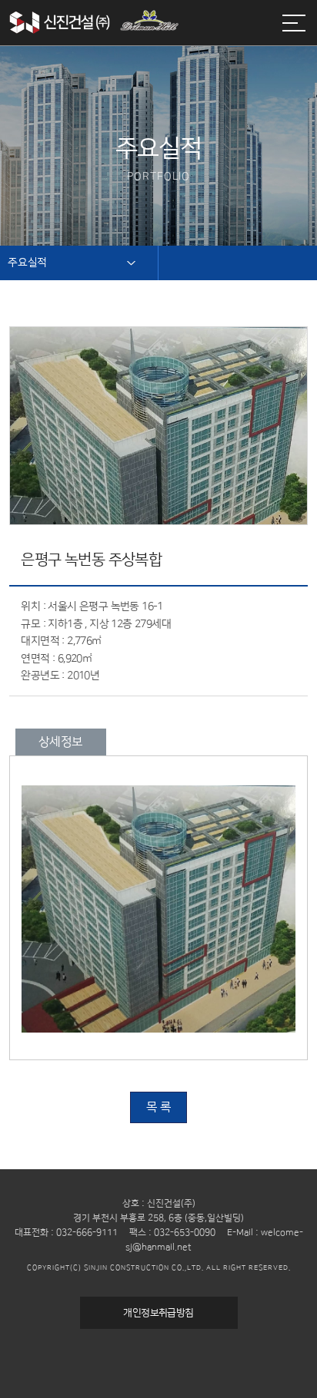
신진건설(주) (94, 30)
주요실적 (27, 262)
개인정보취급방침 (158, 1312)
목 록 (158, 1107)
